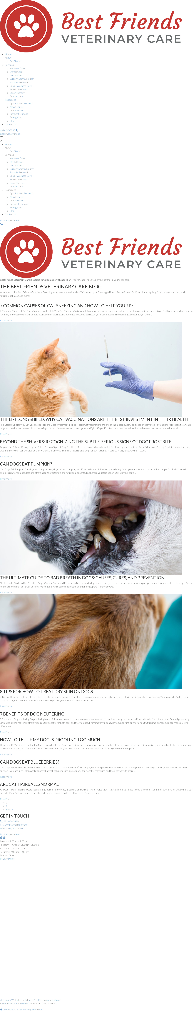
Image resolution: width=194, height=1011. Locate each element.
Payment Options (19, 113)
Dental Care (16, 71)
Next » (9, 809)
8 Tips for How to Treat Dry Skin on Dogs (46, 691)
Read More (6, 320)
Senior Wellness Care (21, 85)
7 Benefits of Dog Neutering (32, 713)
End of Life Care (18, 89)
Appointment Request (21, 103)
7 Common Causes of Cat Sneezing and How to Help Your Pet (68, 305)
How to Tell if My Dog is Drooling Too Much (50, 739)
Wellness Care (17, 68)
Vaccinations (16, 75)
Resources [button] (10, 99)
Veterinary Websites (10, 999)
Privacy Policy (7, 858)
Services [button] (9, 64)
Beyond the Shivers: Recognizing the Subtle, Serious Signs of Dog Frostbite (86, 441)
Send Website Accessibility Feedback (22, 1009)
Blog (12, 120)
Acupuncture (16, 96)
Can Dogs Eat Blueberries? (29, 761)
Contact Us (11, 124)
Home (8, 54)
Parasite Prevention (20, 82)
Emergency (16, 117)
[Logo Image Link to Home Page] (91, 25)
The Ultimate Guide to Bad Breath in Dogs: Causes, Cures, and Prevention (82, 577)
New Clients (16, 106)
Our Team (15, 61)
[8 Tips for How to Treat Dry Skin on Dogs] (91, 641)
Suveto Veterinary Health (15, 1003)
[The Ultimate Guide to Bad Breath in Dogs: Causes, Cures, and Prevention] (91, 527)
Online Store (16, 110)
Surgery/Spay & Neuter (22, 78)
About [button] (8, 57)
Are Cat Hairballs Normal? (30, 784)
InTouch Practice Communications (42, 999)
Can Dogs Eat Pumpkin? (26, 463)
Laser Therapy (17, 92)
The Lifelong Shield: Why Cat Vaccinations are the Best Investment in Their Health (94, 419)
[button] (9, 130)
